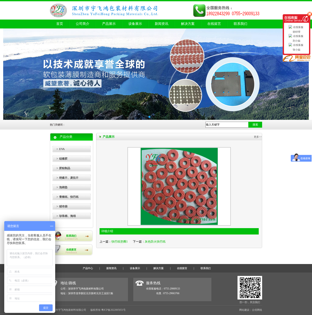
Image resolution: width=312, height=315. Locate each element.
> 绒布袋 (61, 206)
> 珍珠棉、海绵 (66, 216)
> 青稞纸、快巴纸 (67, 196)
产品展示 (109, 23)
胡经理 (296, 31)
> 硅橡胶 (61, 158)
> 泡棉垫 (61, 187)
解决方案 (188, 23)
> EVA (60, 149)
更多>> (258, 136)
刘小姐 (296, 40)
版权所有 (95, 309)
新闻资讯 (161, 23)
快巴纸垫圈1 (119, 241)
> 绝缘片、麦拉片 (67, 177)
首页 (59, 23)
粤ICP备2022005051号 (113, 309)
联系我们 (240, 23)
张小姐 (296, 49)
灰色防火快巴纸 (155, 241)
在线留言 (214, 23)
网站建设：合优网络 (250, 309)
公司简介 (82, 23)
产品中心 (88, 268)
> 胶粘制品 (63, 168)
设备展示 (135, 23)
